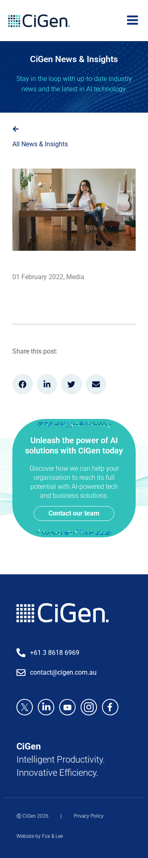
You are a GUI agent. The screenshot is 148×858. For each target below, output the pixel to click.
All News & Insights (40, 144)
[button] (22, 384)
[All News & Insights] (15, 129)
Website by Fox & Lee (39, 836)
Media (75, 277)
